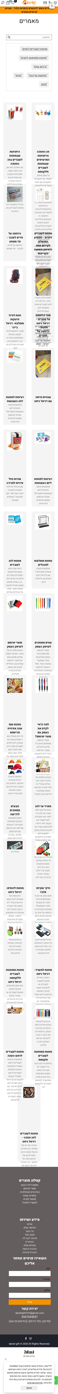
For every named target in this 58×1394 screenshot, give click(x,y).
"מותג (44, 84)
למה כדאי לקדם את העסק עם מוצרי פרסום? (43, 730)
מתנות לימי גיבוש (29, 1185)
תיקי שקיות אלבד (43, 890)
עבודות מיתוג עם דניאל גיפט (43, 399)
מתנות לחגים (29, 1199)
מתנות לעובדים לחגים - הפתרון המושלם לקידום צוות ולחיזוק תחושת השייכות (43, 244)
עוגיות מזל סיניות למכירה (14, 481)
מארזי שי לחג (43, 806)
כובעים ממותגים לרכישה (15, 810)
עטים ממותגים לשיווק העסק (43, 645)
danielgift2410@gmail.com (29, 1313)
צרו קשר (30, 1231)
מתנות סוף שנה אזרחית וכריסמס (15, 728)
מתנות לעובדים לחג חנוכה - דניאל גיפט (29, 1138)
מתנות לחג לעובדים (15, 563)
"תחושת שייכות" (37, 75)
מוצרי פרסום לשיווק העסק (15, 645)
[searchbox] (29, 37)
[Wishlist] (13, 2)
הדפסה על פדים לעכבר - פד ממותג (15, 238)
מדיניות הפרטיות (35, 1383)
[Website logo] (29, 3)
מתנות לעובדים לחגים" (34, 49)
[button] (52, 6)
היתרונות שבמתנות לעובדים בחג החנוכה (14, 158)
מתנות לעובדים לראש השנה (15, 1054)
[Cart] (7, 2)
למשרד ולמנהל (29, 1202)
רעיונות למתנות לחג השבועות (15, 399)
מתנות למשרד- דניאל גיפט (43, 972)
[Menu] (55, 2)
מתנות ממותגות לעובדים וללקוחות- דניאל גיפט (15, 976)
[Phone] (50, 2)
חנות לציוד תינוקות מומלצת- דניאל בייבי (15, 321)
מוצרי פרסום (29, 1188)
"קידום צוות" (40, 66)
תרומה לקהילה (29, 1238)
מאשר (29, 1388)
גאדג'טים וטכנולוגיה (30, 1192)
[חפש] (2, 2)
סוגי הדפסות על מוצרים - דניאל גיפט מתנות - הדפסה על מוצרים (43, 325)
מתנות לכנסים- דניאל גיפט (15, 890)
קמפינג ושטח (29, 1195)
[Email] (45, 2)
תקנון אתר (30, 1234)
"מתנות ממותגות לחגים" (33, 58)
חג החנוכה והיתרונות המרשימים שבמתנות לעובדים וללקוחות (43, 162)
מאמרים (29, 1242)
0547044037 (30, 1317)
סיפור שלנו (29, 1227)
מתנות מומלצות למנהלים (43, 563)
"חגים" (18, 75)
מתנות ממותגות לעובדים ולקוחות (43, 1056)
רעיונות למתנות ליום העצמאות (43, 481)
